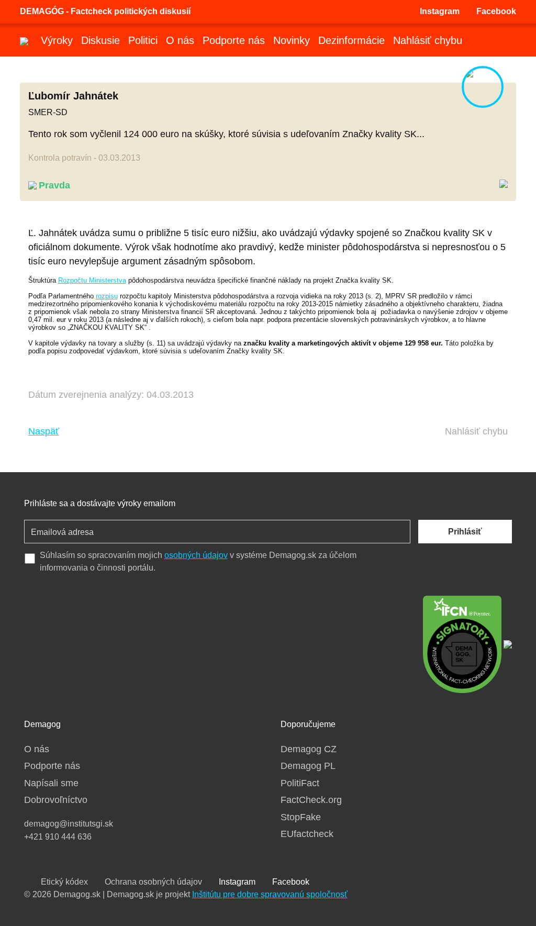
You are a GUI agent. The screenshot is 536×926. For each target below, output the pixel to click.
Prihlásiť (465, 531)
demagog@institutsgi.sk (68, 823)
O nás (180, 40)
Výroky (57, 40)
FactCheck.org (311, 800)
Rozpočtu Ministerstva (92, 280)
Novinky (291, 40)
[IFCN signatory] (462, 643)
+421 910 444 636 (58, 836)
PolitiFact (300, 783)
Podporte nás (234, 40)
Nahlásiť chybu (427, 40)
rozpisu (107, 296)
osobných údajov (196, 555)
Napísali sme (51, 783)
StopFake (301, 817)
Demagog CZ (309, 749)
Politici (143, 40)
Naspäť (43, 431)
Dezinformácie (351, 40)
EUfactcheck (307, 834)
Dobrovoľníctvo (55, 800)
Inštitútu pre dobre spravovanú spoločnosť (270, 894)
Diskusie (100, 40)
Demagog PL (308, 766)
